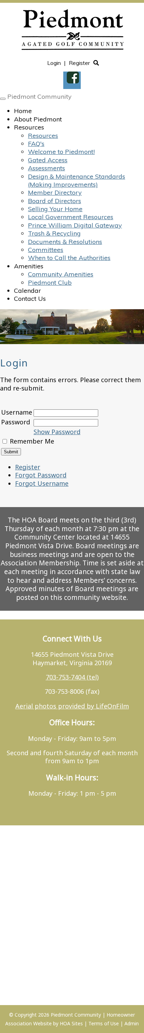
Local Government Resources (70, 217)
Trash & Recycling (54, 233)
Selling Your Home (55, 209)
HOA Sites (71, 1023)
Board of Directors (54, 201)
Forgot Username (42, 483)
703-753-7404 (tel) (72, 677)
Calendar (27, 291)
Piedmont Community (39, 96)
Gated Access (47, 160)
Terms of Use (103, 1023)
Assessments (46, 168)
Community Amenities (60, 274)
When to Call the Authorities (69, 258)
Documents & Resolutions (65, 242)
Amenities (28, 266)
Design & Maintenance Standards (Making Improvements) (76, 180)
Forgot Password (40, 475)
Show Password (57, 432)
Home (23, 111)
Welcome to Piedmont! (61, 152)
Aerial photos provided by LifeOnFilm (72, 706)
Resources (29, 127)
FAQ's (36, 144)
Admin (131, 1023)
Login (54, 62)
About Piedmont (38, 119)
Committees (45, 250)
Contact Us (30, 299)
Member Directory (55, 192)
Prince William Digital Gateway (75, 225)
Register (79, 62)
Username (16, 412)
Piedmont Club (50, 282)
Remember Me (32, 441)
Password (15, 422)
